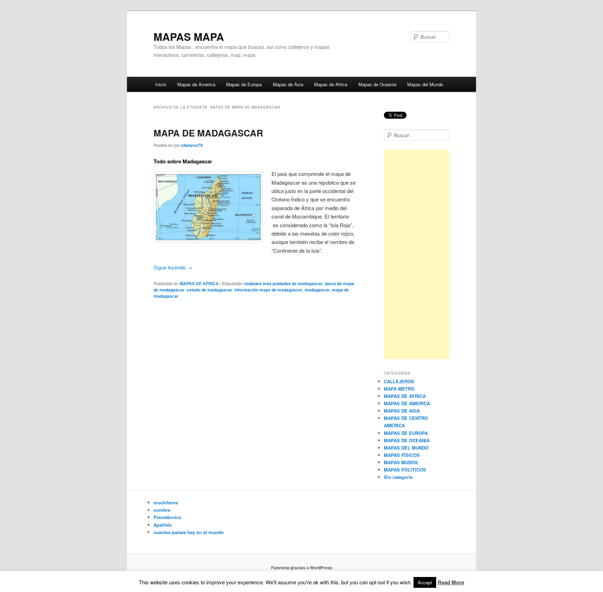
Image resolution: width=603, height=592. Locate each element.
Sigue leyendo (173, 267)
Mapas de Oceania (377, 84)
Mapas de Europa (244, 84)
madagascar (317, 290)
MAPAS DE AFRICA (199, 283)
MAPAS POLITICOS (405, 469)
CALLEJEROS (399, 381)
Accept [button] (425, 582)
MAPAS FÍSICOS (402, 455)
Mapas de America (196, 84)
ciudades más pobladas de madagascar (283, 283)
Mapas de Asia (288, 84)
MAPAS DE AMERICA (407, 403)
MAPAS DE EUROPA (406, 433)
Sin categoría (398, 477)
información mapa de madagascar (268, 290)
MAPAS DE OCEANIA (407, 440)
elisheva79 (192, 145)
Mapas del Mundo (425, 84)
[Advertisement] (416, 254)
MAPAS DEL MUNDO (406, 447)
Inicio (160, 84)
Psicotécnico (167, 517)
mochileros (166, 502)
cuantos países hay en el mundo (189, 532)
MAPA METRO (399, 388)
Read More (451, 582)
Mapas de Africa (330, 84)
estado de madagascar (209, 290)
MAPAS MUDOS (401, 462)
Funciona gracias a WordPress (301, 567)
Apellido (163, 524)
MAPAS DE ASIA (402, 410)
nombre (162, 509)
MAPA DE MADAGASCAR (208, 132)
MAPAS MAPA (189, 36)
